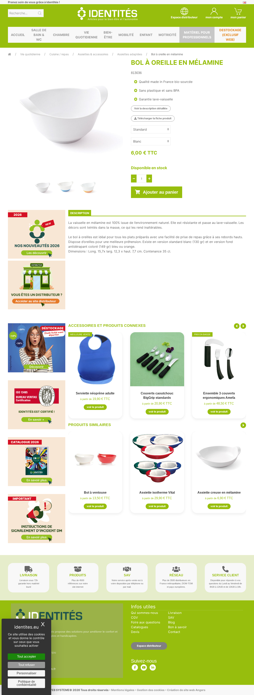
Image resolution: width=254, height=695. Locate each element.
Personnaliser (26, 673)
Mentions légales (122, 690)
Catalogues (139, 627)
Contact (174, 632)
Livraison (175, 613)
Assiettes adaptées (129, 54)
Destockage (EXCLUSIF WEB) (230, 35)
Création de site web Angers (186, 690)
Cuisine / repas (59, 54)
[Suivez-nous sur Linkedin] (153, 667)
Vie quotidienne (86, 34)
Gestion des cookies (151, 690)
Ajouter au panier (160, 192)
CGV (134, 617)
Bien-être (108, 34)
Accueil (18, 35)
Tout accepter (26, 656)
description (79, 213)
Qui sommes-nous (144, 613)
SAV (171, 617)
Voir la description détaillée (150, 108)
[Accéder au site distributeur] (36, 285)
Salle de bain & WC (38, 35)
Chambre (61, 35)
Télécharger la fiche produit (154, 118)
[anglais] (244, 2)
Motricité (167, 35)
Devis (135, 632)
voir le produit (95, 407)
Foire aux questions (145, 622)
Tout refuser (26, 665)
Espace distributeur (149, 645)
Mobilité (126, 35)
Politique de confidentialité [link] (26, 683)
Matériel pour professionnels (197, 34)
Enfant (146, 35)
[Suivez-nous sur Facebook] (135, 667)
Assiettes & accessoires (93, 54)
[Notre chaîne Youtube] (144, 667)
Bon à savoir (177, 627)
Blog (171, 622)
